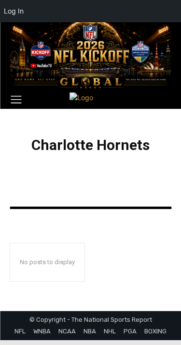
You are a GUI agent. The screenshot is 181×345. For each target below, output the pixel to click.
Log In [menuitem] (14, 11)
